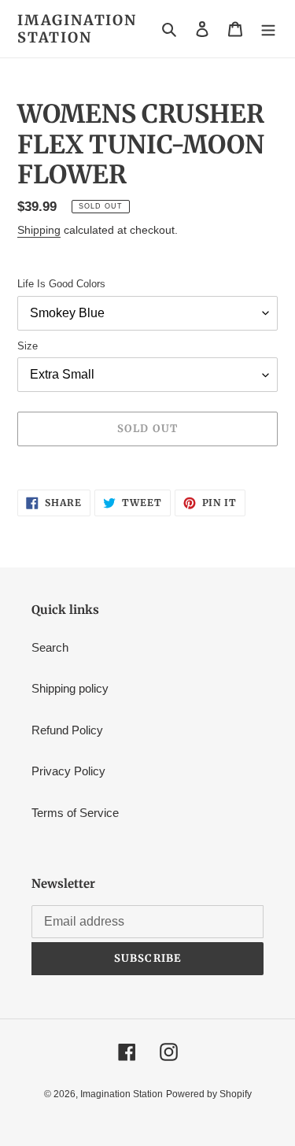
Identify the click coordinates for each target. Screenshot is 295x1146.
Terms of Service (75, 812)
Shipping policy (70, 688)
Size (27, 346)
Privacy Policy (68, 771)
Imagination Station (77, 29)
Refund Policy (67, 730)
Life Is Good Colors (61, 284)
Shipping (39, 230)
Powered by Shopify (209, 1094)
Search (49, 647)
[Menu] (268, 29)
